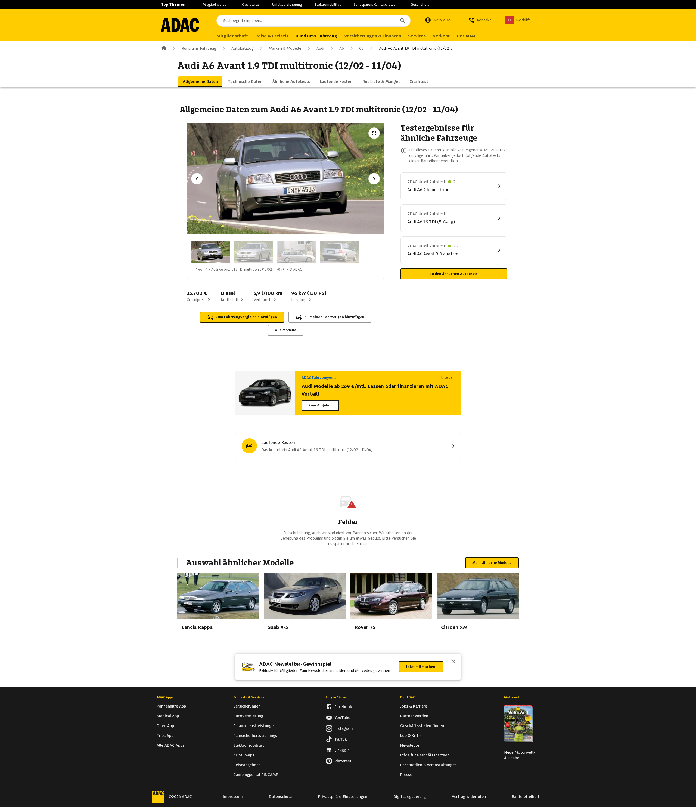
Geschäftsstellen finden (422, 725)
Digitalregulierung (409, 796)
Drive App (165, 725)
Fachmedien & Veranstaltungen (428, 764)
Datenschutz (280, 796)
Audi (320, 48)
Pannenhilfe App (171, 706)
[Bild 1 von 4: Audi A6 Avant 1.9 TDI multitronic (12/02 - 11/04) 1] (210, 252)
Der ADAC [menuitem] (467, 36)
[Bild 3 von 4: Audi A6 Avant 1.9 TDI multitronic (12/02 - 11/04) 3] (296, 252)
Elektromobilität (328, 4)
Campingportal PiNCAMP (255, 774)
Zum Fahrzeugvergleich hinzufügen (246, 317)
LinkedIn (342, 750)
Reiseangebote (246, 764)
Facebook (343, 706)
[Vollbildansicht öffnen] (374, 133)
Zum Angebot (320, 405)
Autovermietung (248, 716)
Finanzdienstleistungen (254, 725)
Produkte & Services (248, 697)
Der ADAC (407, 697)
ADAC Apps (165, 697)
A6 (341, 48)
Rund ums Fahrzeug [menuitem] (316, 36)
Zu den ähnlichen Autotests (454, 273)
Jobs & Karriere (413, 706)
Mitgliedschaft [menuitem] (232, 36)
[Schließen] (453, 662)
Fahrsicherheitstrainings (255, 735)
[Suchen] (403, 20)
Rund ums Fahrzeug (199, 48)
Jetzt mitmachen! (421, 666)
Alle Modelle (285, 330)
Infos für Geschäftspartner (424, 755)
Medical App (168, 716)
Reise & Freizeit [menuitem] (271, 36)
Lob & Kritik (411, 735)
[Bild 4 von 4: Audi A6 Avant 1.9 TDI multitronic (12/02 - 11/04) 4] (339, 252)
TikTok (340, 739)
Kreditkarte (250, 4)
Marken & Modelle (285, 48)
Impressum (233, 796)
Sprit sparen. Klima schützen (375, 4)
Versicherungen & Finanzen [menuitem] (372, 36)
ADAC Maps (243, 755)
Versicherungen (246, 706)
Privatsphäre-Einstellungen (342, 796)
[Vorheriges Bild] (197, 178)
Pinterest (343, 761)
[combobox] (313, 21)
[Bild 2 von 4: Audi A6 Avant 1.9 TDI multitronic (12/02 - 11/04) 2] (253, 252)
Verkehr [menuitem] (441, 36)
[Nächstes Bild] (374, 178)
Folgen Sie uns (337, 697)
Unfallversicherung (287, 4)
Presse (406, 774)
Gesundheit (420, 4)
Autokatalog (242, 48)
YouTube (342, 717)
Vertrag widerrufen (469, 796)
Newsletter (410, 745)
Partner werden (414, 716)
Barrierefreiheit (525, 796)
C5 (361, 48)
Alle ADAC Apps (170, 745)
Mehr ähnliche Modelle (492, 562)
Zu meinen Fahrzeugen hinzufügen (334, 317)
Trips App (165, 735)
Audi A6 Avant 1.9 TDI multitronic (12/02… (415, 48)
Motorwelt (512, 697)
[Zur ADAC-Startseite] (180, 25)
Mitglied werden (216, 4)
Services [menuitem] (417, 36)
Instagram (343, 728)
